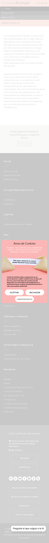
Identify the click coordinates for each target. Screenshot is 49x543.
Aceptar (14, 292)
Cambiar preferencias (24, 299)
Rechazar (35, 292)
